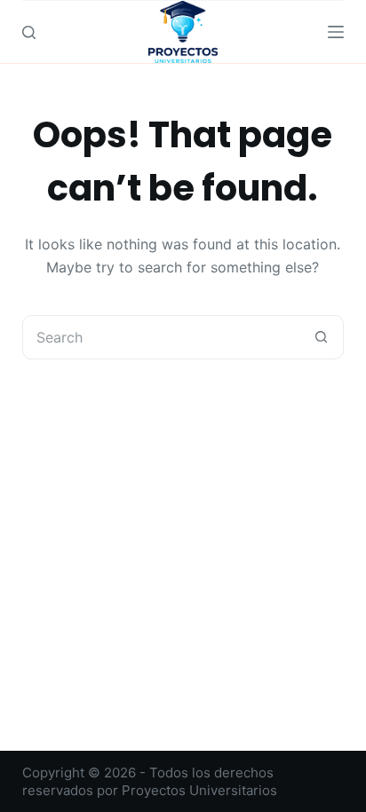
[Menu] (336, 32)
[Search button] (320, 337)
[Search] (29, 32)
